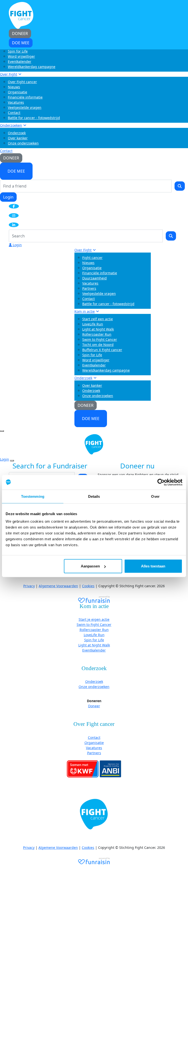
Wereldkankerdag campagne (31, 66)
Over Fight (8, 74)
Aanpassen (90, 566)
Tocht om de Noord (98, 344)
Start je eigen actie (94, 619)
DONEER (11, 158)
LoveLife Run (92, 324)
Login (8, 197)
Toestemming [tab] (32, 496)
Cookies (88, 586)
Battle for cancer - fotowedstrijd (34, 117)
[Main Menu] (2, 431)
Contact (14, 112)
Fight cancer (92, 257)
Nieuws (14, 87)
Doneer (94, 706)
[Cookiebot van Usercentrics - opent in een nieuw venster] (161, 482)
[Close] (12, 460)
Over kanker (18, 138)
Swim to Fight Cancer (99, 339)
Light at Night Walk (98, 329)
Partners (89, 288)
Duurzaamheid (94, 278)
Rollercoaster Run (96, 334)
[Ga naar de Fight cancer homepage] (94, 814)
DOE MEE (16, 171)
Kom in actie (84, 311)
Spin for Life (18, 51)
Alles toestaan (153, 566)
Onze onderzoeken (23, 143)
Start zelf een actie (97, 319)
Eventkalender (19, 61)
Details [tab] (94, 496)
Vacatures (16, 102)
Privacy (29, 586)
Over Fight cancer (22, 81)
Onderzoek (17, 133)
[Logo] (21, 15)
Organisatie (17, 92)
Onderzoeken (11, 125)
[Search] (180, 186)
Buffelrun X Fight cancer (102, 349)
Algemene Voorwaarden (58, 586)
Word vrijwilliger (21, 56)
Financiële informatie (25, 97)
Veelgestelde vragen (24, 107)
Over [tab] (155, 496)
